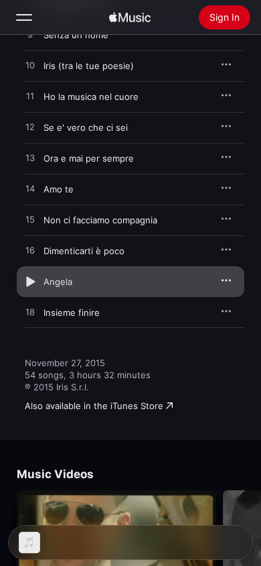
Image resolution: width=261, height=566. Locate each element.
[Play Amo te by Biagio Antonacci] (30, 189)
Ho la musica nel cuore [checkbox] (91, 96)
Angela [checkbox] (58, 281)
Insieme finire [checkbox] (72, 312)
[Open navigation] (24, 17)
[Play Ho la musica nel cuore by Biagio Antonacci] (30, 97)
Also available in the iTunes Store (94, 405)
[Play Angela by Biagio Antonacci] (30, 282)
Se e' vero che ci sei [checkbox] (86, 127)
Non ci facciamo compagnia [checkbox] (100, 220)
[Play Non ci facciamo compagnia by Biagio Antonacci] (30, 220)
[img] (130, 17)
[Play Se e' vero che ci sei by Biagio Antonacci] (30, 127)
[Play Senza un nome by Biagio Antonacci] (30, 35)
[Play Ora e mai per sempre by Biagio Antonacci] (30, 158)
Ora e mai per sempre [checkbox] (89, 158)
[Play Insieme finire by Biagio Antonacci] (30, 312)
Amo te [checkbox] (59, 189)
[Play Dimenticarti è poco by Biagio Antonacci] (30, 251)
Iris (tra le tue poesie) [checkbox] (89, 65)
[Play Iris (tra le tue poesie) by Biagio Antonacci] (30, 66)
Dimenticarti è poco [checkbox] (84, 250)
